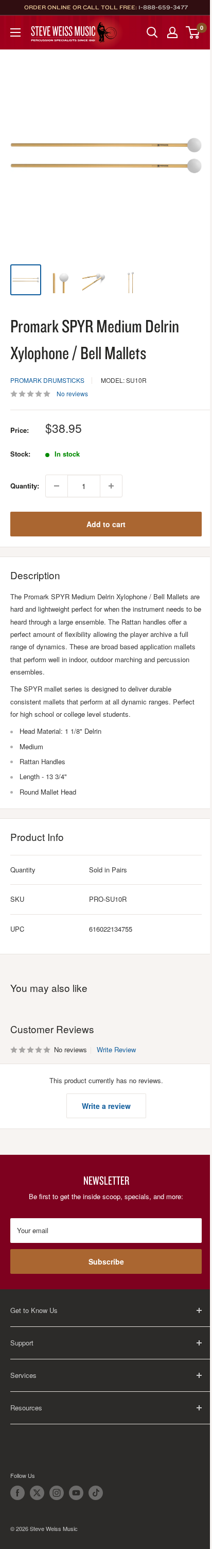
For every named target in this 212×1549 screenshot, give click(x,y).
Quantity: (24, 486)
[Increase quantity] (111, 486)
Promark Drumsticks (47, 380)
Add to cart (106, 524)
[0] (193, 32)
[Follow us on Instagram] (56, 1493)
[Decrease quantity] (56, 486)
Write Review (116, 1049)
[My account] (172, 32)
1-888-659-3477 (163, 7)
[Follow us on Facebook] (17, 1493)
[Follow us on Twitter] (37, 1493)
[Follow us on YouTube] (76, 1493)
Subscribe (106, 1261)
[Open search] (152, 32)
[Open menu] (15, 32)
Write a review (106, 1106)
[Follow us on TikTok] (96, 1493)
